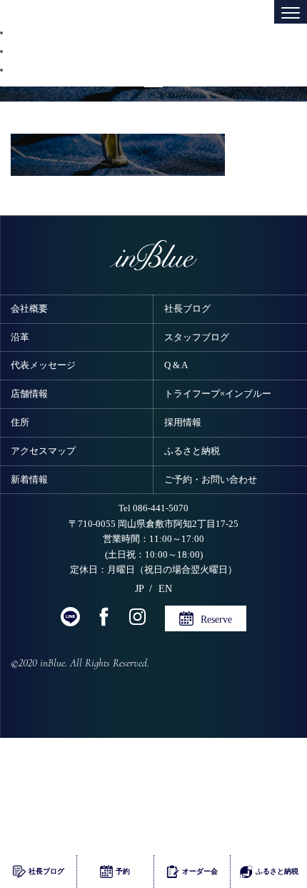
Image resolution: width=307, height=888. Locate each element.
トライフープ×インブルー (217, 393)
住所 (20, 422)
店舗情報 (29, 393)
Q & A (176, 365)
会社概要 (29, 308)
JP (139, 588)
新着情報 (29, 479)
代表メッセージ (43, 365)
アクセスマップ (43, 450)
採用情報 (182, 422)
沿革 (20, 337)
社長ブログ (187, 308)
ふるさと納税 (192, 450)
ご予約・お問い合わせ (210, 479)
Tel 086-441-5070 (153, 508)
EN (165, 588)
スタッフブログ (196, 337)
